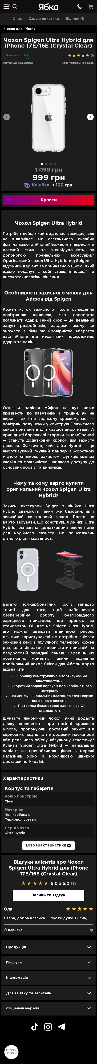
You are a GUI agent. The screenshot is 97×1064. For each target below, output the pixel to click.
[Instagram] (48, 1027)
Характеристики (44, 18)
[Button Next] (90, 117)
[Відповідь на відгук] (91, 930)
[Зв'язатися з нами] (79, 6)
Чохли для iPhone (20, 29)
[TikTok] (34, 1027)
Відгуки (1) (75, 18)
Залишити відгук (48, 895)
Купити (48, 200)
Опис (17, 18)
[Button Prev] (6, 117)
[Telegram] (62, 1027)
